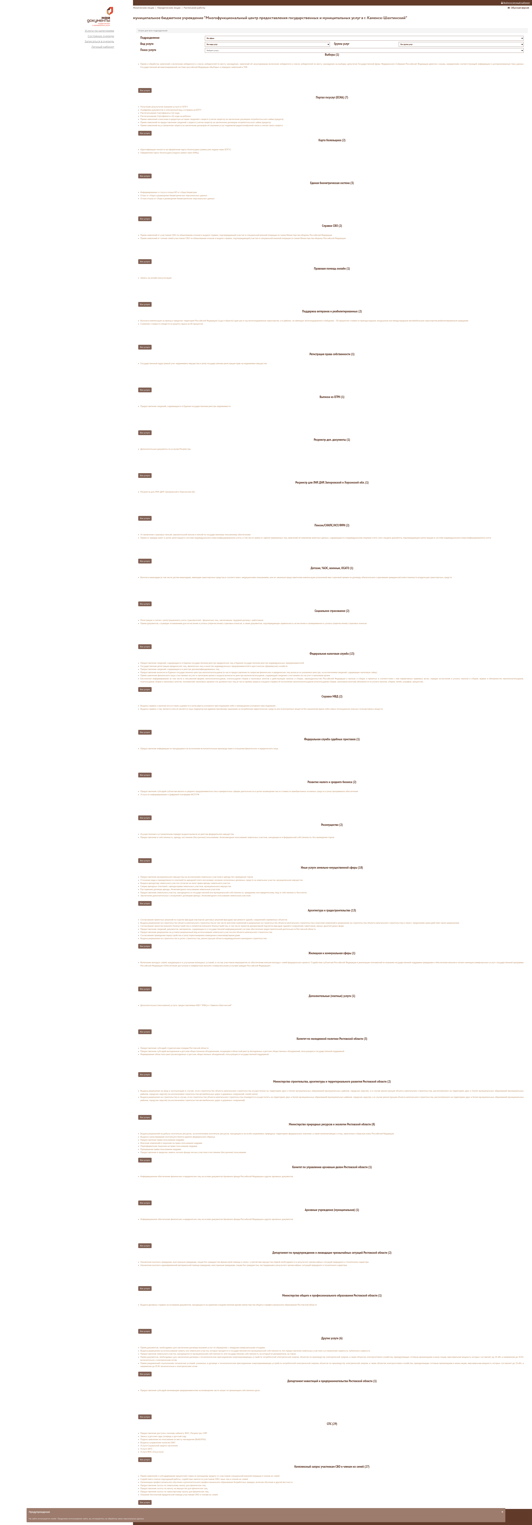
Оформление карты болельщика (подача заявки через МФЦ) (169, 152)
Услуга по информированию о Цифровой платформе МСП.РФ (169, 794)
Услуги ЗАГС (146, 1449)
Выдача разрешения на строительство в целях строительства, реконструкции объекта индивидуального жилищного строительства (203, 938)
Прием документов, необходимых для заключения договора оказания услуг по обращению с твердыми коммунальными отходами (202, 1347)
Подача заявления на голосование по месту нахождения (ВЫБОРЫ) (173, 1439)
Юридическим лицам (169, 7)
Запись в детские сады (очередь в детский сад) (163, 1436)
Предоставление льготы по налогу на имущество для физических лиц (174, 1488)
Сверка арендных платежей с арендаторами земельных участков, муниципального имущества (185, 886)
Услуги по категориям (99, 31)
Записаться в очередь (99, 41)
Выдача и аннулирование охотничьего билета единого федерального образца (177, 1137)
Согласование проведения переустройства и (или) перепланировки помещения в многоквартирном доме (190, 935)
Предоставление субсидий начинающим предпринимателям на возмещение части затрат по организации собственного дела (200, 1390)
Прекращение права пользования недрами (160, 1149)
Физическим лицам (143, 7)
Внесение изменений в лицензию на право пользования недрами (171, 1143)
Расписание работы (194, 7)
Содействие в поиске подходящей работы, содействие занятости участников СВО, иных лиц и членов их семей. (194, 1479)
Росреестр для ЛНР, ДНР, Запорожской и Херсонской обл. (167, 492)
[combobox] (364, 38)
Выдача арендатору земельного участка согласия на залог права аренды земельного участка (185, 883)
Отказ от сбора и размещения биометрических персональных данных (173, 195)
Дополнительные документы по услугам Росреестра (165, 449)
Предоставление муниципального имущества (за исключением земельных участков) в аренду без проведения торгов (196, 877)
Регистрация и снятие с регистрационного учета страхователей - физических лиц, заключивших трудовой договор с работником (201, 620)
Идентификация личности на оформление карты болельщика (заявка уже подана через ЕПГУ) (185, 149)
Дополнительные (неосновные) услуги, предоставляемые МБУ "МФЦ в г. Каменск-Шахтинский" (186, 1005)
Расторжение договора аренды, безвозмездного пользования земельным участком (180, 889)
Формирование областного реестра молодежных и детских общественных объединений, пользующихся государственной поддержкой (204, 1054)
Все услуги (145, 90)
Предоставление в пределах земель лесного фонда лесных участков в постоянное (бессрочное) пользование (193, 1152)
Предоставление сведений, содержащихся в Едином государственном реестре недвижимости (185, 406)
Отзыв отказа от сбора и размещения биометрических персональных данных (177, 198)
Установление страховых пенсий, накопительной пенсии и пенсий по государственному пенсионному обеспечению (195, 534)
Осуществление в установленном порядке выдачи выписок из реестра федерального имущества (187, 834)
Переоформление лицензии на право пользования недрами (168, 1146)
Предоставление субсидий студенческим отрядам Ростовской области (174, 1048)
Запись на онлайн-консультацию (156, 278)
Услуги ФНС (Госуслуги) (151, 1452)
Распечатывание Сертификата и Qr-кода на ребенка (165, 116)
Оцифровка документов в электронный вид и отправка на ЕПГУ (170, 110)
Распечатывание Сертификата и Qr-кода (159, 113)
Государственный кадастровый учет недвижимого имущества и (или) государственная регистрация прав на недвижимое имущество (203, 363)
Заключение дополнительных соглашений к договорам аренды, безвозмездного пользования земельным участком (195, 895)
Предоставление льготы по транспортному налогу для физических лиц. (174, 1491)
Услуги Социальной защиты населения (159, 1445)
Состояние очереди (101, 36)
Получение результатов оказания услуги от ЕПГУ (164, 107)
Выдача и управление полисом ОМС (158, 1442)
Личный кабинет (102, 47)
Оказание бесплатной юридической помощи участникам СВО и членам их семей (179, 1494)
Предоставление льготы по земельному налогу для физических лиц (173, 1485)
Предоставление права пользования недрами (162, 1140)
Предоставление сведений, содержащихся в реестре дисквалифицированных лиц (179, 669)
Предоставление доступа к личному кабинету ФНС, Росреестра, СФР (173, 1433)
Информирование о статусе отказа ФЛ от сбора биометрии (168, 192)
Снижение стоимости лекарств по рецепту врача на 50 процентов (171, 324)
